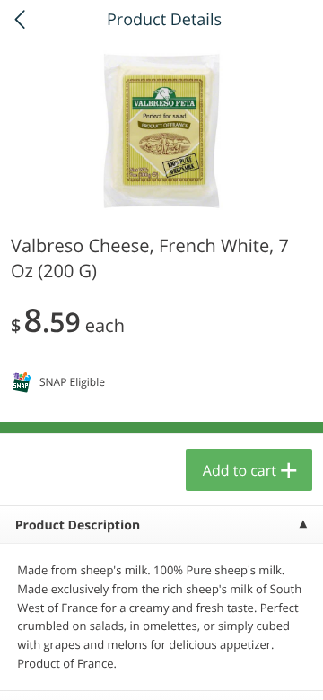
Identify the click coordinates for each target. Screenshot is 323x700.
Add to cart (239, 470)
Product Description (77, 525)
